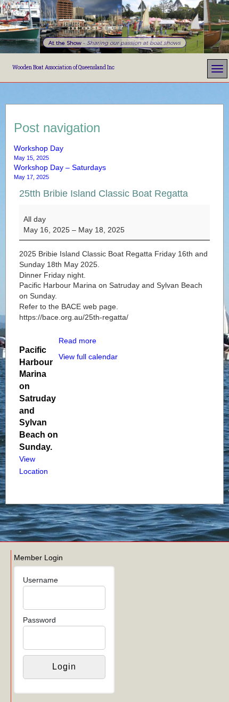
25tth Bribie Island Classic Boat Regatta (103, 193)
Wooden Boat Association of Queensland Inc (63, 67)
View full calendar (88, 356)
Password (39, 620)
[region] (114, 26)
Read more (77, 340)
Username (40, 580)
